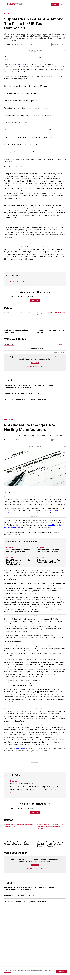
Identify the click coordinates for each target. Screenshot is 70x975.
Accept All (61, 971)
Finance (6, 13)
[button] (5, 4)
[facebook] (29, 51)
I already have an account (35, 366)
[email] (41, 51)
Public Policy (8, 419)
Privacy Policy (7, 972)
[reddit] (38, 51)
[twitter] (35, 51)
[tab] (9, 344)
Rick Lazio (7, 440)
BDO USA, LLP (22, 64)
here (12, 161)
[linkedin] (32, 51)
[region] (35, 348)
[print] (65, 51)
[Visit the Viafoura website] (61, 352)
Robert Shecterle (10, 44)
